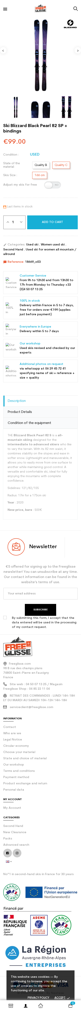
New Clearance (14, 832)
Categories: (14, 245)
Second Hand (13, 249)
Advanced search (16, 845)
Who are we (12, 733)
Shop (10, 1005)
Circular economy (16, 746)
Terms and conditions (19, 771)
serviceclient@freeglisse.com (31, 707)
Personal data (13, 789)
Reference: (13, 262)
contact (9, 727)
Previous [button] (3, 50)
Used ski (32, 244)
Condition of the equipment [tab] (29, 423)
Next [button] (78, 50)
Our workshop (13, 764)
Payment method (16, 777)
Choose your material (19, 752)
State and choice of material (25, 758)
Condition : (11, 154)
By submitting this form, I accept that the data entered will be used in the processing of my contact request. (44, 622)
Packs (7, 838)
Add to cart (52, 222)
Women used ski (53, 244)
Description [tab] (17, 401)
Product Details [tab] (20, 412)
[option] (40, 54)
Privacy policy (38, 998)
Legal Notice (12, 739)
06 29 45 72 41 (55, 368)
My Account (12, 808)
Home (40, 1005)
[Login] (25, 1005)
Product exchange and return (25, 783)
